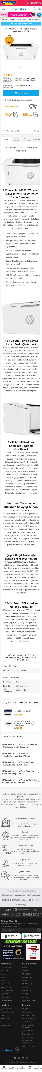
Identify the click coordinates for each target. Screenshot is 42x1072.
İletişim (25, 1009)
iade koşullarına (33, 851)
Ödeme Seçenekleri (26, 139)
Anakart (4, 977)
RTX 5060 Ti (26, 974)
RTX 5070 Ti (26, 990)
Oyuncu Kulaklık (7, 990)
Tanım (6, 140)
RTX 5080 (25, 994)
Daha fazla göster (7, 1000)
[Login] (3, 8)
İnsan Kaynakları (28, 1015)
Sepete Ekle (23, 93)
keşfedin (28, 826)
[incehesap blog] (10, 1039)
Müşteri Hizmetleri (8, 1012)
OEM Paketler (6, 967)
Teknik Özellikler (16, 139)
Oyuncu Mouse (6, 994)
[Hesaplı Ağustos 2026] (21, 3)
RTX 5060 (25, 971)
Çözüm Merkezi (6, 1009)
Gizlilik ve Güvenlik (29, 1018)
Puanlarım (5, 1018)
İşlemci (3, 980)
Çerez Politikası (27, 1037)
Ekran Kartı (5, 984)
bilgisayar (18, 474)
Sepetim (4, 1022)
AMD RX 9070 (27, 984)
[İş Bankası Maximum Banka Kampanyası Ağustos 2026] (21, 15)
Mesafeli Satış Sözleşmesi (27, 1042)
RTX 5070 (25, 987)
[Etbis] (33, 952)
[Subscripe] (39, 930)
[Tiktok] (27, 1058)
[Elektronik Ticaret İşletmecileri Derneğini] (27, 914)
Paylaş (36, 131)
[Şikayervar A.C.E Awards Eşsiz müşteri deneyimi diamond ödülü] (13, 952)
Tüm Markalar (27, 1031)
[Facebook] (15, 1058)
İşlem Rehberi (27, 1034)
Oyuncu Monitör (7, 997)
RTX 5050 (25, 967)
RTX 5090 (25, 997)
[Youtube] (23, 1058)
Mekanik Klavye (6, 987)
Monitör (4, 974)
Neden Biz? (36, 140)
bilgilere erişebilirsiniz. (29, 878)
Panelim (4, 1015)
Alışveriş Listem (7, 1025)
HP (6, 29)
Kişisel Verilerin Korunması (28, 1026)
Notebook (4, 971)
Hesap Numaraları (29, 1022)
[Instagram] (19, 1058)
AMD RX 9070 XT (28, 980)
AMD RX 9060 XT (28, 977)
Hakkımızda (26, 1012)
